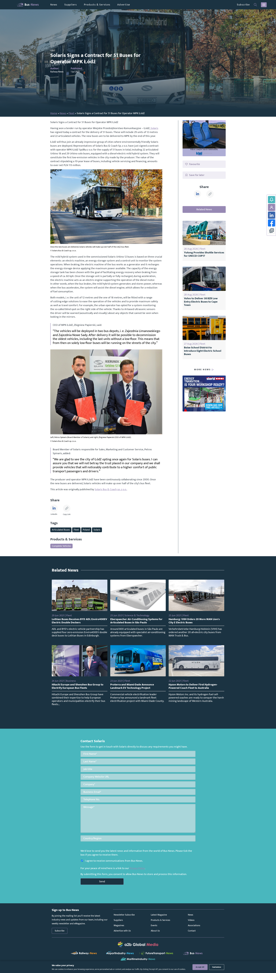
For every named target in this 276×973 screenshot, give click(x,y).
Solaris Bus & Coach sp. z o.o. (111, 489)
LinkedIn (271, 215)
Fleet (71, 113)
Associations (194, 925)
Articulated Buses (61, 530)
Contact (192, 931)
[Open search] (255, 4)
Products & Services (97, 5)
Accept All (200, 967)
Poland (86, 530)
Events (154, 925)
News (53, 5)
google (271, 230)
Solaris (154, 128)
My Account (271, 207)
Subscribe (243, 5)
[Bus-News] (27, 4)
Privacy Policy (137, 868)
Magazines (119, 925)
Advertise (123, 5)
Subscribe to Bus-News (271, 199)
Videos (191, 920)
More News (202, 370)
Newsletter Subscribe (124, 915)
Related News (204, 209)
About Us (155, 931)
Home (53, 113)
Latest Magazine (159, 915)
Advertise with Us (122, 931)
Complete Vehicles (61, 546)
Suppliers (70, 5)
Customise (216, 967)
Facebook (271, 223)
